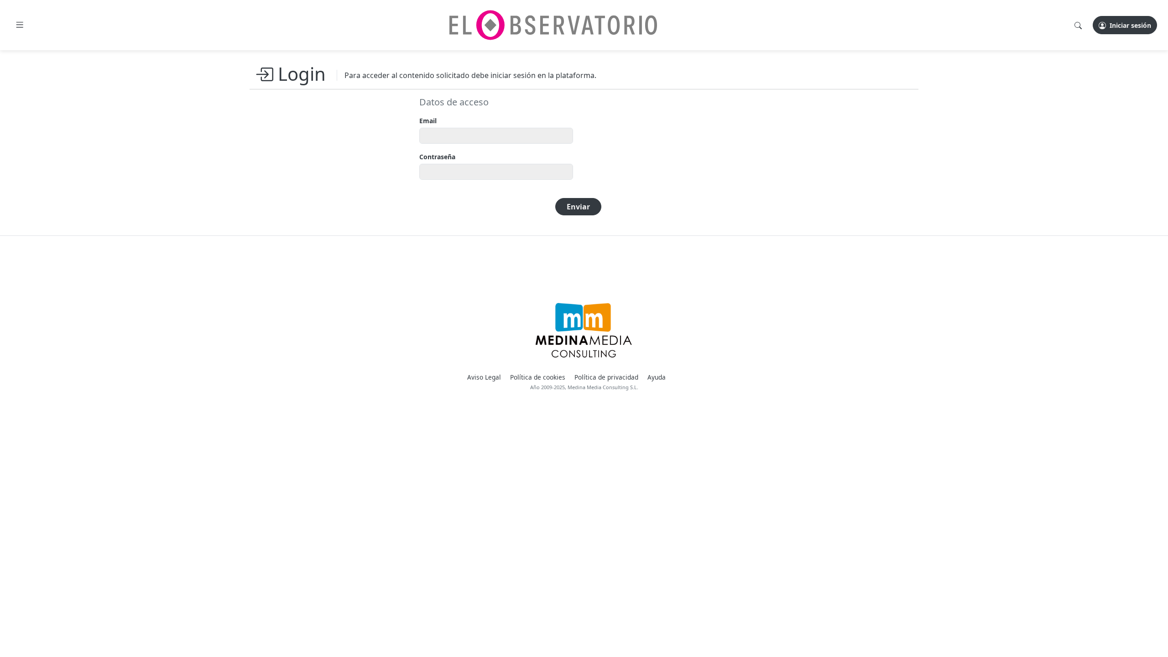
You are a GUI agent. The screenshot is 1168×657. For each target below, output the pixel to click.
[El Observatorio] (553, 25)
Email (428, 120)
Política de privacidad (606, 377)
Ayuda (656, 377)
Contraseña (437, 156)
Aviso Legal (484, 377)
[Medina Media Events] (583, 330)
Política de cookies (537, 377)
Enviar (578, 207)
